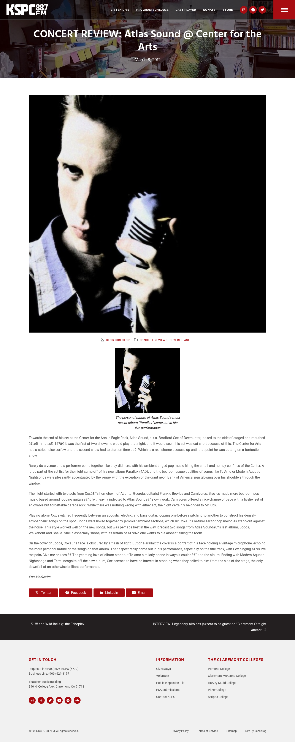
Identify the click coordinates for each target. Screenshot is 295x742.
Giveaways (163, 669)
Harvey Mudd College (222, 683)
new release (180, 340)
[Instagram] (32, 700)
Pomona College (219, 669)
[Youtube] (59, 700)
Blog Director (118, 340)
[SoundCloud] (76, 700)
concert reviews (154, 340)
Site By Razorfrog (255, 730)
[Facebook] (41, 700)
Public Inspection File (170, 683)
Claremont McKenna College (227, 676)
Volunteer (162, 676)
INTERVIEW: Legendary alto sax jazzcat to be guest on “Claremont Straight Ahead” (209, 627)
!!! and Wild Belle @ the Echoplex (59, 624)
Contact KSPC (165, 697)
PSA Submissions (167, 690)
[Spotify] (67, 700)
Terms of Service (207, 730)
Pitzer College (217, 690)
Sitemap (232, 730)
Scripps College (218, 697)
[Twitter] (49, 700)
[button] (284, 9)
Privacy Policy (180, 730)
